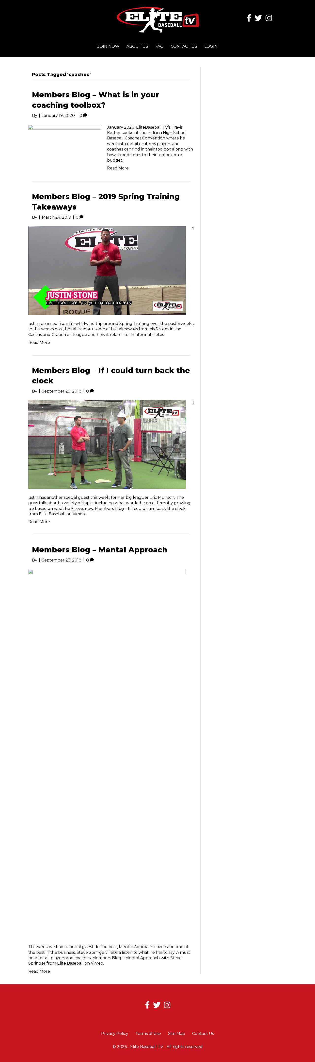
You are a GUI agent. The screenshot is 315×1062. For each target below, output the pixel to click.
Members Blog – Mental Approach (99, 549)
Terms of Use (148, 1033)
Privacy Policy (114, 1033)
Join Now (108, 46)
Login (211, 46)
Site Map (176, 1033)
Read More (118, 168)
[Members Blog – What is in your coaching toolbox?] (64, 144)
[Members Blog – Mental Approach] (107, 753)
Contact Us (184, 46)
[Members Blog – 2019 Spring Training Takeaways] (107, 270)
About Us (137, 46)
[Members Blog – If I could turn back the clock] (107, 444)
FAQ (159, 46)
